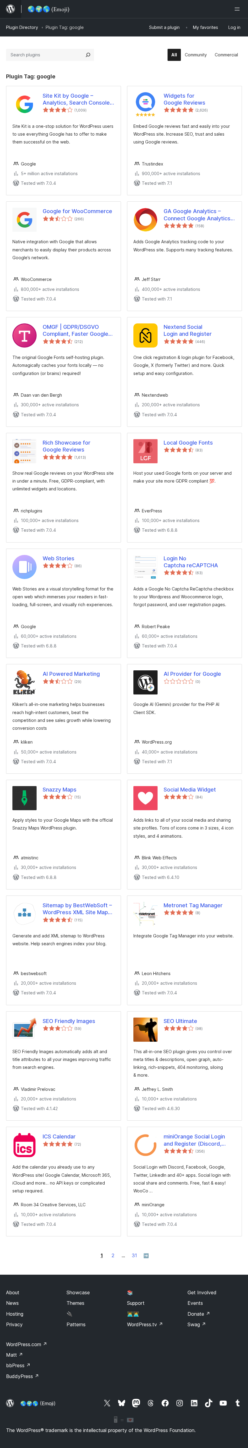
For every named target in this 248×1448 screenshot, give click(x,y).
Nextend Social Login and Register (188, 330)
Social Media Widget (190, 789)
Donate (199, 1314)
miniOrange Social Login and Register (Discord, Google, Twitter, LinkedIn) (197, 1140)
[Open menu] (238, 9)
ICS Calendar (59, 1136)
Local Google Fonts (188, 442)
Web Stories (58, 558)
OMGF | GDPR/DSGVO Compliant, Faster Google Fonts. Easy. (75, 331)
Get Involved (202, 1292)
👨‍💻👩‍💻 (133, 1314)
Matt (14, 1355)
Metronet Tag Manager (193, 905)
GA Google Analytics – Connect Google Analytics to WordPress (197, 215)
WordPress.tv (145, 1324)
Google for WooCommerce (77, 211)
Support (136, 1303)
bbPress (18, 1365)
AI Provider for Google (192, 674)
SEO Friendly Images (69, 1021)
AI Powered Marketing (71, 674)
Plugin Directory (22, 27)
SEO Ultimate (180, 1021)
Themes (75, 1303)
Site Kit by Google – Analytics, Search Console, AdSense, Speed (77, 99)
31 (134, 1255)
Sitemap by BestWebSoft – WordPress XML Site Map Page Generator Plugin (77, 909)
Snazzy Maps (60, 789)
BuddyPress (22, 1376)
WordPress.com (26, 1344)
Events (195, 1303)
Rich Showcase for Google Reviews (66, 446)
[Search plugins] (88, 55)
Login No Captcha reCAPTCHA (191, 561)
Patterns (76, 1324)
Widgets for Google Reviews (184, 99)
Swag (197, 1324)
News (12, 1303)
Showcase (78, 1292)
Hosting (14, 1314)
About (12, 1292)
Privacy (14, 1324)
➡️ (146, 1255)
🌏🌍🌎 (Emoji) (38, 1403)
